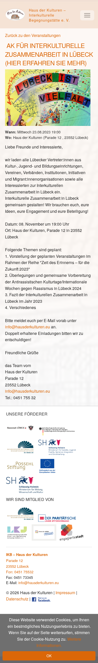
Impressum (65, 592)
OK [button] (49, 655)
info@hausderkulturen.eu (27, 327)
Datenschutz (17, 599)
